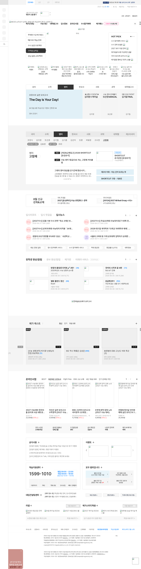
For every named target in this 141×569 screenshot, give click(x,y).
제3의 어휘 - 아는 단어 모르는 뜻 (112, 173)
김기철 (56, 140)
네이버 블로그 (54, 561)
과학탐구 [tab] (92, 61)
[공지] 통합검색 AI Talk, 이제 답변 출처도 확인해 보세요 (49, 456)
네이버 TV (58, 561)
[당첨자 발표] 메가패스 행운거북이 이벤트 (44, 449)
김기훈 (64, 140)
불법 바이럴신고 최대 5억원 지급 (97, 474)
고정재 (105, 140)
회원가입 (121, 7)
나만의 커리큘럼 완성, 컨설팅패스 (60, 497)
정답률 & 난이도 (112, 248)
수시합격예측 (86, 23)
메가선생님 (30, 23)
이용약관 (91, 529)
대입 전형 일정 (35, 248)
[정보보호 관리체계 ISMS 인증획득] (109, 536)
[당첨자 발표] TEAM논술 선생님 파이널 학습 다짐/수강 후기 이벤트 (53, 446)
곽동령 (88, 140)
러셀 (28, 505)
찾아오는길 (54, 529)
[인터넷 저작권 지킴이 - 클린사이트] (112, 536)
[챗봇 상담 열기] (135, 561)
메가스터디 (81, 14)
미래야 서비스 (82, 259)
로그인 (115, 7)
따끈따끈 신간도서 (54, 379)
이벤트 (89, 442)
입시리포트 (31, 214)
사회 (97, 87)
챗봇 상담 (53, 485)
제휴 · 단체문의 (72, 485)
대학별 (116, 134)
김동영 (43, 144)
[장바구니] (4, 33)
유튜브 (63, 561)
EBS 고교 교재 (78, 379)
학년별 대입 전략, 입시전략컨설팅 (60, 493)
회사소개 (28, 529)
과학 (113, 87)
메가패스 (99, 23)
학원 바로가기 (131, 7)
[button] (50, 12)
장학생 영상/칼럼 (34, 259)
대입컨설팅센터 (33, 495)
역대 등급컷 (95, 248)
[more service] (135, 72)
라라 (60, 144)
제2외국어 (130, 134)
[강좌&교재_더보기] (135, 196)
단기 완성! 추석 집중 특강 (93, 518)
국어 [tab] (59, 61)
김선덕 (73, 140)
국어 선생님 (63, 203)
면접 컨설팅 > (111, 495)
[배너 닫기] (21, 550)
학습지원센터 (35, 467)
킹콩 (81, 140)
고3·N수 (30, 2)
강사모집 (74, 529)
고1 (48, 2)
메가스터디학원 (89, 505)
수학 (50, 87)
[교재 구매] (4, 27)
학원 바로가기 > (72, 518)
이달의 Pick (67, 379)
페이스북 (45, 561)
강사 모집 (62, 485)
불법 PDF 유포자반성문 (121, 481)
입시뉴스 (60, 214)
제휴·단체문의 (65, 529)
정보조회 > (65, 538)
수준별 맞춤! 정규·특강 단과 (36, 518)
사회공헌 (45, 529)
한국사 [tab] (76, 61)
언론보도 (37, 529)
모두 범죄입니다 (93, 467)
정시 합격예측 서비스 (55, 248)
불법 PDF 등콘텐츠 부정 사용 (97, 481)
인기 (65, 323)
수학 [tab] (64, 61)
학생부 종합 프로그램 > (128, 495)
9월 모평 (72, 323)
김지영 (38, 140)
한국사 (81, 87)
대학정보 (128, 248)
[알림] (4, 21)
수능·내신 (43, 23)
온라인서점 (74, 23)
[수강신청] (4, 15)
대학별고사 (54, 23)
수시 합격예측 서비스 (76, 248)
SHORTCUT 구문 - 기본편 (110, 179)
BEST (44, 379)
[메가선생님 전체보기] (36, 23)
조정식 (30, 140)
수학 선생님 (109, 203)
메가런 (68, 259)
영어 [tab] (70, 61)
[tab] (36, 34)
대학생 (57, 2)
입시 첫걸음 (46, 214)
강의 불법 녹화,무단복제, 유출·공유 (122, 474)
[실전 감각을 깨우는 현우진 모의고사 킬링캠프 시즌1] (15, 551)
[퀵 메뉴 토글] (4, 2)
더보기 (136, 323)
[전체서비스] (135, 23)
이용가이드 (34, 485)
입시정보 (64, 23)
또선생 (47, 140)
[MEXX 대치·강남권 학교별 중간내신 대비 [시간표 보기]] (30, 22)
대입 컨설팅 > (93, 495)
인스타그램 (49, 561)
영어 (65, 87)
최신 (60, 323)
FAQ (43, 485)
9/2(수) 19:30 (119, 2)
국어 (34, 87)
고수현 (97, 140)
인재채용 (83, 529)
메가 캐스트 (34, 323)
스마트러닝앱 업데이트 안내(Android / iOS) (45, 453)
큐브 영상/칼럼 (53, 259)
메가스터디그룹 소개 (128, 529)
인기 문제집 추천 (105, 379)
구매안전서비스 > (101, 554)
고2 (39, 2)
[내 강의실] (4, 10)
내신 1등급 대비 (91, 379)
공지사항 (33, 442)
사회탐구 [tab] (84, 61)
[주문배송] (4, 38)
